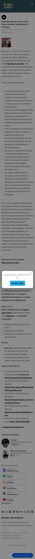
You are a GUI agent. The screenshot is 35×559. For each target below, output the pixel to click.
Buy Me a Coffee (17, 283)
